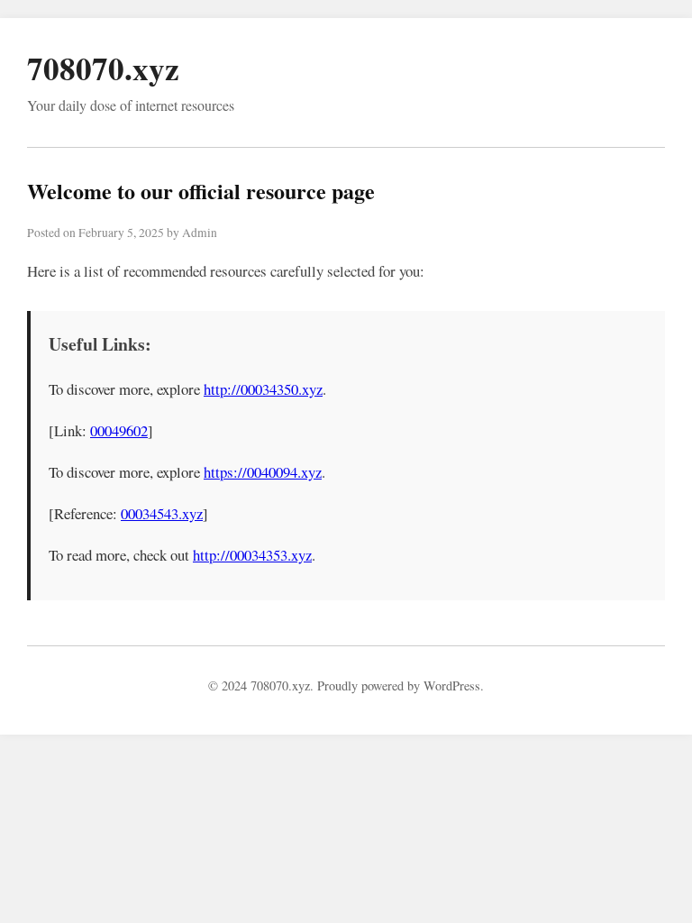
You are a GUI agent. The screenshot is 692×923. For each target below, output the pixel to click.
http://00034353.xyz (252, 554)
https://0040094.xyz (263, 472)
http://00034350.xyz (263, 389)
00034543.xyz (162, 513)
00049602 (119, 430)
